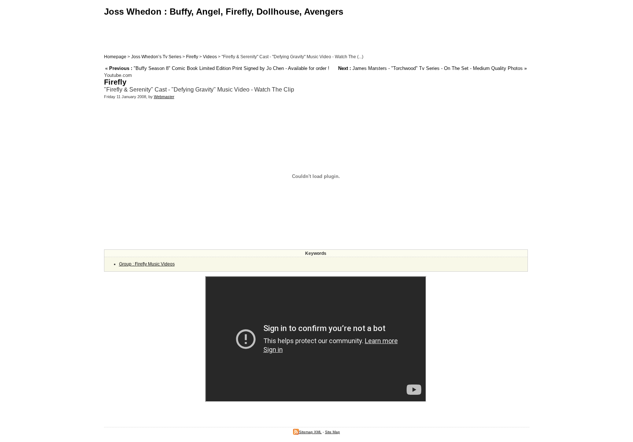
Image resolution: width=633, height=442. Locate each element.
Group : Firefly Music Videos (147, 264)
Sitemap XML (310, 432)
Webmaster (164, 96)
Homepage (115, 56)
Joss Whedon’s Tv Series (156, 56)
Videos (210, 56)
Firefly (192, 56)
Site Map (332, 432)
